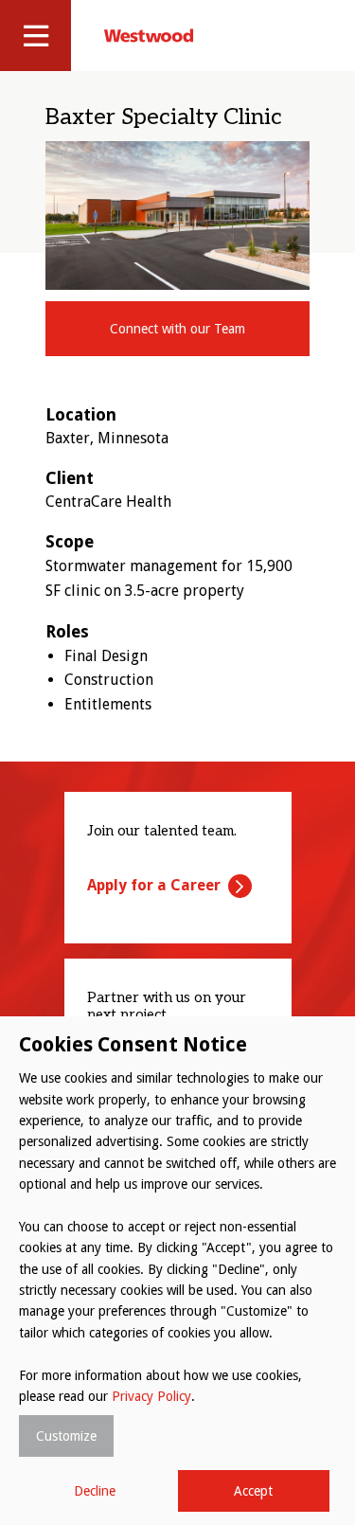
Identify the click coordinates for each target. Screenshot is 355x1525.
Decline (94, 1490)
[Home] (148, 35)
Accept (253, 1490)
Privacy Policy (151, 1396)
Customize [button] (66, 1436)
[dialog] (177, 1270)
